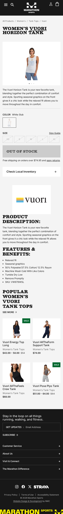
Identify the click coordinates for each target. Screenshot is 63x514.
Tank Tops (33, 21)
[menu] (9, 5)
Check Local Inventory (21, 171)
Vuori (44, 21)
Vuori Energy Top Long (13, 343)
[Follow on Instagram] (16, 486)
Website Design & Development (27, 501)
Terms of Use (27, 495)
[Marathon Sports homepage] (31, 8)
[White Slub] (9, 123)
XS (7, 139)
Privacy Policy (10, 495)
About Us (8, 453)
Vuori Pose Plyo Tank (46, 386)
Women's (21, 21)
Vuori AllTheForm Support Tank (43, 343)
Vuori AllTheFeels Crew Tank (13, 387)
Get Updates (13, 427)
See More (8, 312)
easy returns (53, 160)
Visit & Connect (11, 461)
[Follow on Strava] (41, 487)
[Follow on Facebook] (23, 486)
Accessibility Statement (48, 495)
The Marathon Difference (16, 468)
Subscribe (9, 434)
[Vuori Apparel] (31, 199)
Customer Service (12, 446)
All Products (8, 21)
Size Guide (54, 133)
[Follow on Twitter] (29, 486)
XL (54, 139)
